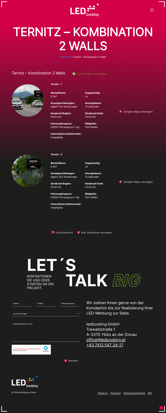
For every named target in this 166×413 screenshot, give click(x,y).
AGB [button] (150, 393)
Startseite (65, 57)
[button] (152, 10)
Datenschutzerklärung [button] (134, 393)
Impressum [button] (115, 393)
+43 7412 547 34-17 (104, 345)
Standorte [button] (103, 393)
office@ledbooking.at (106, 339)
